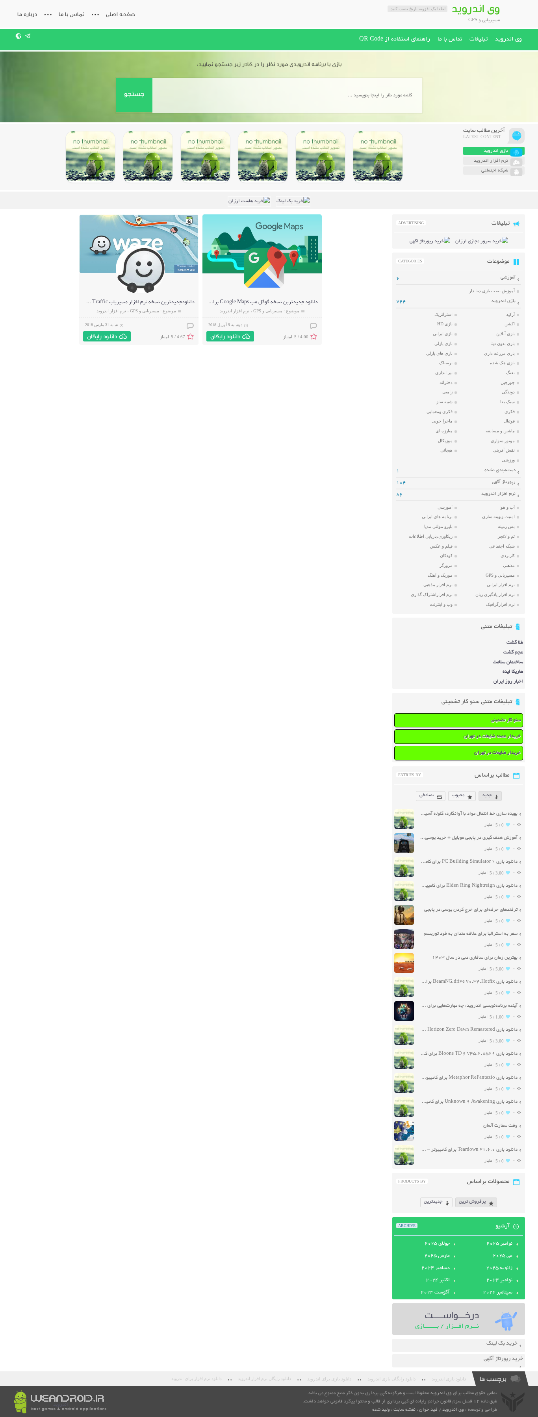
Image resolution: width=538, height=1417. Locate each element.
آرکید (510, 314)
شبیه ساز (444, 401)
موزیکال (445, 440)
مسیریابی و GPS (267, 310)
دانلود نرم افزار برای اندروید (196, 1378)
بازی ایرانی (443, 333)
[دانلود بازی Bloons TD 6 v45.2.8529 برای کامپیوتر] (148, 157)
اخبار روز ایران (508, 681)
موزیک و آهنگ (440, 575)
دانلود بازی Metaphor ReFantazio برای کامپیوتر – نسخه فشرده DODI (469, 1077)
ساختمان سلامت (508, 662)
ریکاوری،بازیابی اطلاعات (431, 536)
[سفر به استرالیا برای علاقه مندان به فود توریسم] (404, 947)
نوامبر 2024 (499, 1280)
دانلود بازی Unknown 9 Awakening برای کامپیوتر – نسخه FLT (469, 1101)
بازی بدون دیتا (502, 343)
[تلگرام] (28, 36)
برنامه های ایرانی (437, 516)
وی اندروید (508, 39)
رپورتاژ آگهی (504, 482)
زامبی (447, 391)
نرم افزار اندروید (234, 310)
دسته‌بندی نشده (500, 470)
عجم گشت (513, 652)
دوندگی (508, 391)
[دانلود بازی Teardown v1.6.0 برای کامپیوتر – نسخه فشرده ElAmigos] (404, 1163)
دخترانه (446, 382)
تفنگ (510, 372)
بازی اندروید (503, 301)
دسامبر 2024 (435, 1268)
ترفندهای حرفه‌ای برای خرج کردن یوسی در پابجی (471, 909)
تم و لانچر (506, 536)
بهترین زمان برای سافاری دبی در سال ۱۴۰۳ (475, 957)
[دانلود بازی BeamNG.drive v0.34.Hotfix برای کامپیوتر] (263, 157)
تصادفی (426, 795)
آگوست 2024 (435, 1292)
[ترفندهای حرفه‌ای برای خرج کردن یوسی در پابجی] (404, 923)
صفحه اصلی (120, 14)
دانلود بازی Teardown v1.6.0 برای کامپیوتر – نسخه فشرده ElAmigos (469, 1149)
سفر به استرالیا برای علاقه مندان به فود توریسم (471, 933)
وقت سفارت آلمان (500, 1125)
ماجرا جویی (442, 421)
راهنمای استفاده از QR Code (394, 39)
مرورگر (446, 565)
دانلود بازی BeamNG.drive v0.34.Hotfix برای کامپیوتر (469, 981)
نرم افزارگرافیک (500, 604)
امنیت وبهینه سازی (498, 516)
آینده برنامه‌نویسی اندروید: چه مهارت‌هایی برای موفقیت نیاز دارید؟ (469, 1005)
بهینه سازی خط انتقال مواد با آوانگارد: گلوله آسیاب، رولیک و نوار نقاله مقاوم (469, 813)
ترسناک (446, 362)
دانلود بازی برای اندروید (329, 1379)
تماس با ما (71, 14)
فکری (510, 411)
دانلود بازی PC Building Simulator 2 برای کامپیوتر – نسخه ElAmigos (469, 861)
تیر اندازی (444, 372)
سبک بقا (507, 401)
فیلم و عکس (441, 546)
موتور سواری (503, 440)
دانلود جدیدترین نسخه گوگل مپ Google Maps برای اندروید (255, 302)
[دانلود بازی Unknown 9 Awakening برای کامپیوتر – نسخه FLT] (404, 1115)
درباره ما (27, 14)
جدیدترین (433, 1201)
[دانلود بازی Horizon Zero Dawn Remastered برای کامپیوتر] (205, 157)
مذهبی (509, 565)
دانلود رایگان (225, 336)
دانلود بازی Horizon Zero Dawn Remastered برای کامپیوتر (469, 1029)
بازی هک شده (502, 362)
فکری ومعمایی (440, 411)
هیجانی (446, 450)
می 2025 (502, 1256)
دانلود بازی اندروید (449, 1379)
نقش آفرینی (504, 450)
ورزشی (508, 460)
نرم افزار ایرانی (501, 584)
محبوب (458, 795)
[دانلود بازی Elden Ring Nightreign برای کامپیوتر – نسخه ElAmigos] (320, 157)
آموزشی (508, 277)
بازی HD (445, 323)
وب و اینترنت (441, 604)
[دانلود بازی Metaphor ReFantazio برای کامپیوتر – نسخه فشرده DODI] (90, 157)
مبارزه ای (444, 430)
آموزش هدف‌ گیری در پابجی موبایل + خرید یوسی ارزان (469, 837)
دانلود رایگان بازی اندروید (391, 1379)
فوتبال (509, 421)
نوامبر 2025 (499, 1244)
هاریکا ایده (513, 671)
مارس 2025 (437, 1256)
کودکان (446, 555)
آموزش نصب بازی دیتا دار (492, 290)
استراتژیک (443, 314)
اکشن (510, 323)
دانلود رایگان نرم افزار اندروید (264, 1378)
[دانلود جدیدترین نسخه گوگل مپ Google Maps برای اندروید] (264, 292)
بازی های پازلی (439, 353)
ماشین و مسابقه (500, 430)
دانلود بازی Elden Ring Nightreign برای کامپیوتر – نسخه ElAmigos (469, 885)
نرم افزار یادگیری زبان (495, 594)
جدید (487, 795)
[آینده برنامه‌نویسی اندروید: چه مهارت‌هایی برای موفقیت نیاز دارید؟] (404, 1019)
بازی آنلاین (505, 333)
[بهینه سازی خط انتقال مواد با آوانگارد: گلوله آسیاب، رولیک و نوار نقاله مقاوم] (404, 827)
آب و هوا (507, 507)
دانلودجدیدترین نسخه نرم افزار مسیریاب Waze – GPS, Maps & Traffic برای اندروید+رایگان (97, 302)
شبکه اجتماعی (502, 546)
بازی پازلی (443, 343)
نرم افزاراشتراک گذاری (432, 594)
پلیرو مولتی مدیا (438, 526)
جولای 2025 (437, 1244)
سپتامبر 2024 (497, 1292)
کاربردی (508, 555)
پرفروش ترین (472, 1201)
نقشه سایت (404, 1409)
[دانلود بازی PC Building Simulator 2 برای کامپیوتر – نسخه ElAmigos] (378, 157)
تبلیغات (478, 39)
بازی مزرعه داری (499, 353)
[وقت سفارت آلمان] (404, 1139)
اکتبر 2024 (438, 1280)
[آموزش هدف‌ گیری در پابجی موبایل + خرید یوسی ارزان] (404, 851)
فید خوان (428, 1409)
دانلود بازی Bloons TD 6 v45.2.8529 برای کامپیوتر (469, 1053)
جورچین (508, 382)
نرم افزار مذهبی (438, 584)
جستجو (134, 94)
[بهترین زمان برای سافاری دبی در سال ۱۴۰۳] (404, 971)
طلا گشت (514, 642)
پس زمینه (506, 526)
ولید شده (381, 1409)
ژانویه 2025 (499, 1268)
